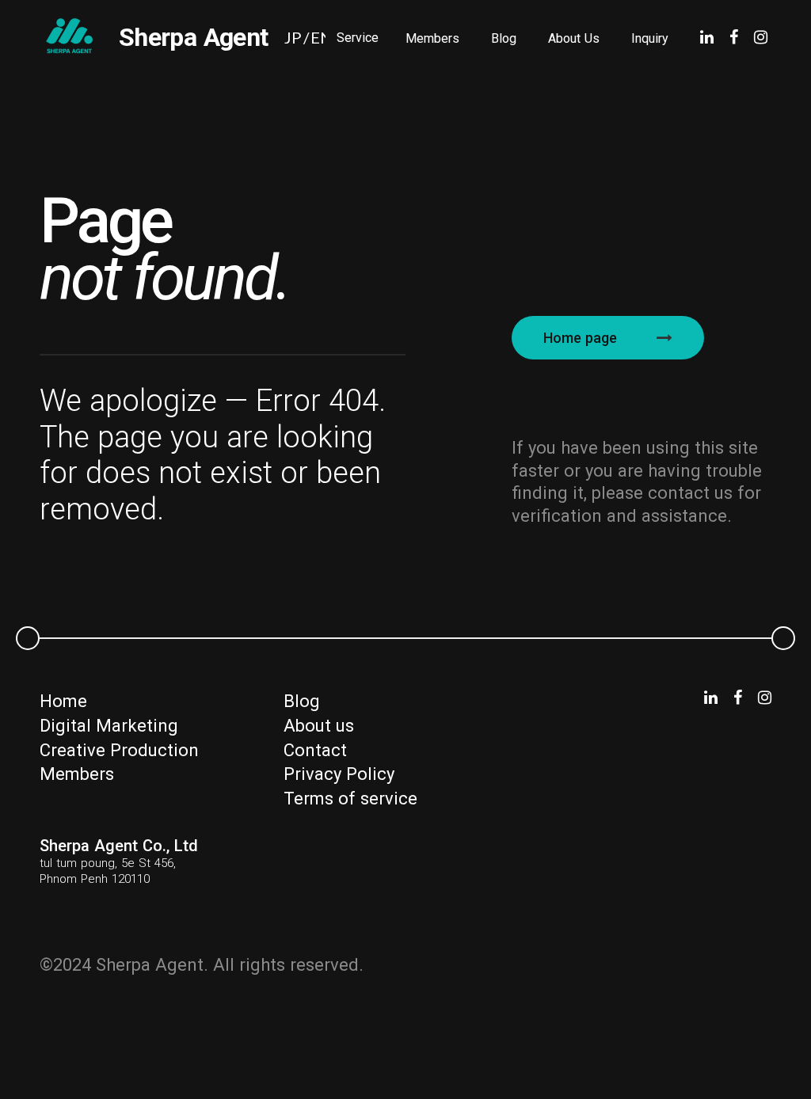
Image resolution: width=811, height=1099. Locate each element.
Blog (503, 38)
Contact (315, 750)
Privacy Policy (339, 774)
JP (293, 37)
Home (63, 701)
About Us (574, 38)
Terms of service (350, 798)
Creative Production (119, 750)
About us (319, 726)
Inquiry (649, 38)
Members (432, 38)
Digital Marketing (109, 726)
